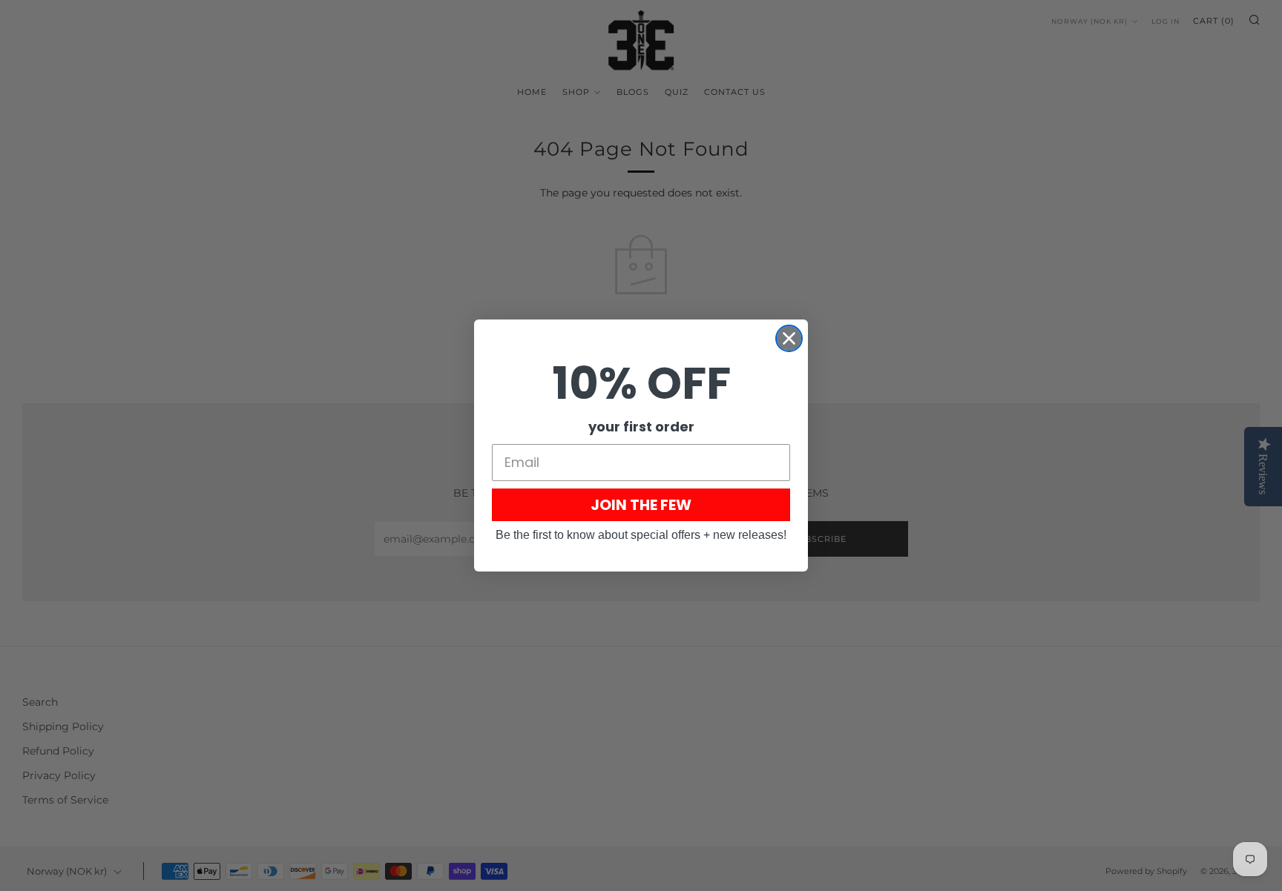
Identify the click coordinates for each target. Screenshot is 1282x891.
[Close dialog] (789, 338)
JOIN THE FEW (641, 504)
